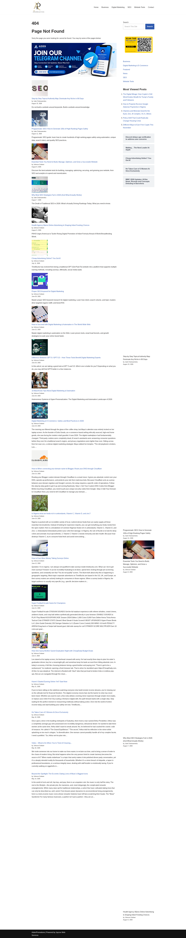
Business (105, 7)
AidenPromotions (38, 932)
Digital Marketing (118, 7)
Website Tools (139, 7)
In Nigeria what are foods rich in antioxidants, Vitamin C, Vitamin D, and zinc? (61, 513)
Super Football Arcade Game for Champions (48, 603)
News (125, 73)
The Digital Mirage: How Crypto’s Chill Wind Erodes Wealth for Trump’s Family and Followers (138, 97)
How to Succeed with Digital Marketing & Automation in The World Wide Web (61, 324)
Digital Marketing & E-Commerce (135, 65)
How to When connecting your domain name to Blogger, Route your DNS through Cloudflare (67, 469)
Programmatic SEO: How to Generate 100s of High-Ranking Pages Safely (60, 129)
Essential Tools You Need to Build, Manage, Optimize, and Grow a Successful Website (65, 162)
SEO (129, 7)
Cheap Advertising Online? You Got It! (46, 258)
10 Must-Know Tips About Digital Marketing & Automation (53, 391)
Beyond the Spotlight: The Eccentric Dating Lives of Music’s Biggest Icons (60, 774)
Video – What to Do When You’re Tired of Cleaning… (52, 743)
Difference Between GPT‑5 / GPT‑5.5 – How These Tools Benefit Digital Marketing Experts (66, 358)
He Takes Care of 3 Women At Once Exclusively (50, 712)
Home (96, 7)
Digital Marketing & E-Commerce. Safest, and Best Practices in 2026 (58, 421)
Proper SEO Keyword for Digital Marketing (48, 291)
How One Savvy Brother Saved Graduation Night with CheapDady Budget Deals (62, 651)
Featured (126, 69)
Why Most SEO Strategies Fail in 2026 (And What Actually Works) (57, 195)
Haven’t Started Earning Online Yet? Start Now (49, 682)
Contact (151, 7)
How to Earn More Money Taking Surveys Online (50, 558)
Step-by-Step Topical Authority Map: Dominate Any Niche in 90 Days (58, 98)
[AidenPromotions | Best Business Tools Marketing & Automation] (38, 7)
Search (126, 22)
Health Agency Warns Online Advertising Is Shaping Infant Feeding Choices (60, 225)
